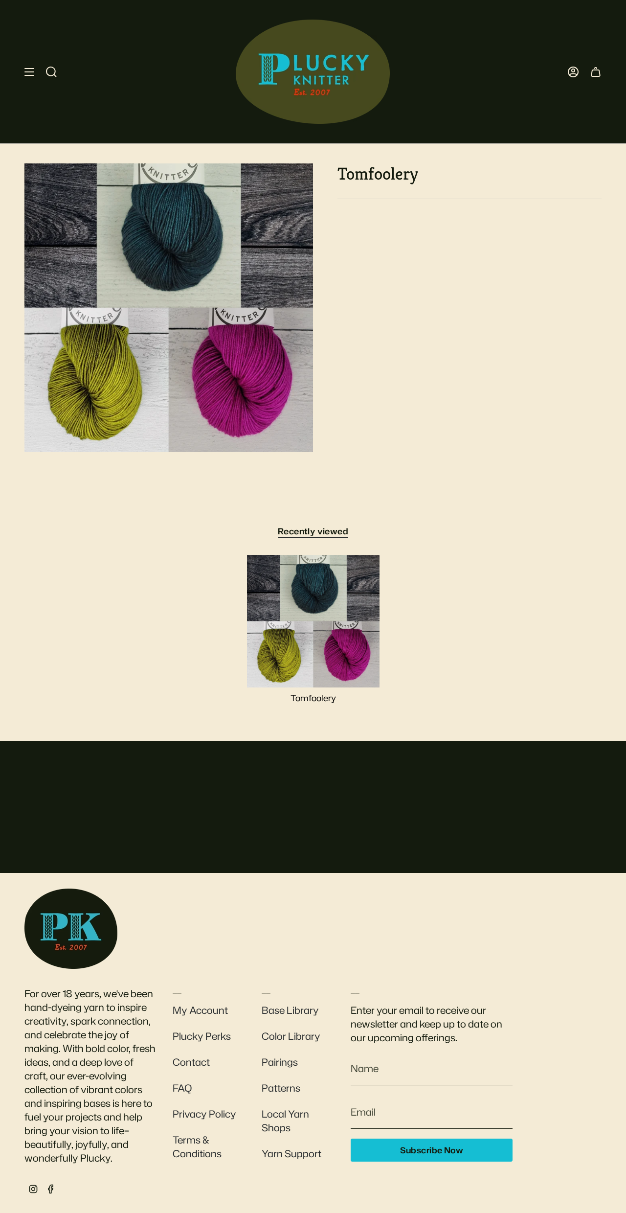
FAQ (182, 1088)
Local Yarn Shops (285, 1120)
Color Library (291, 1036)
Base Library (290, 1010)
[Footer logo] (70, 929)
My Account (200, 1010)
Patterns (281, 1088)
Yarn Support (291, 1153)
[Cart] (595, 72)
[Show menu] (29, 72)
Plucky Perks (202, 1036)
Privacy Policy (204, 1114)
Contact (191, 1062)
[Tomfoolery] (313, 621)
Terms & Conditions (197, 1146)
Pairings (280, 1062)
